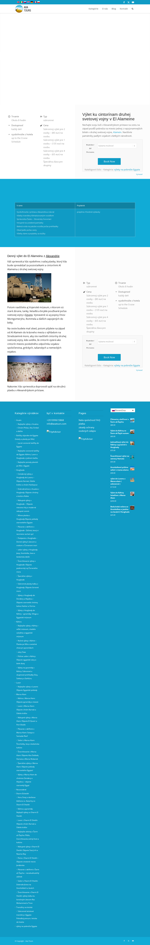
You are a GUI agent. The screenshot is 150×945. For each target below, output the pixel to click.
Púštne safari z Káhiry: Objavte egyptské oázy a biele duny (26, 660)
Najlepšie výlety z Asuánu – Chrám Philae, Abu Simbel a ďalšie (27, 428)
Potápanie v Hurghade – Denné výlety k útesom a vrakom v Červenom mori (26, 542)
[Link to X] (128, 2)
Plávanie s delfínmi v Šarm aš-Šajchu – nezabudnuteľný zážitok (27, 873)
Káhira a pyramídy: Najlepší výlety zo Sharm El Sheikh (27, 812)
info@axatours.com (56, 423)
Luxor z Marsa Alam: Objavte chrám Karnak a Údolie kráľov (26, 710)
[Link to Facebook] (124, 2)
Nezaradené (21, 789)
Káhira (19, 621)
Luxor (18, 682)
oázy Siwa (22, 652)
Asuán (18, 420)
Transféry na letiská (24, 907)
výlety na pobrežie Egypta (127, 169)
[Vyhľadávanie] (132, 8)
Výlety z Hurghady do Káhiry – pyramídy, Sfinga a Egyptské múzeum (27, 614)
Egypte (29, 315)
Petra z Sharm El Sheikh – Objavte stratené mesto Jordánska (27, 862)
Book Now (109, 161)
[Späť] (2, 56)
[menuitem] (93, 8)
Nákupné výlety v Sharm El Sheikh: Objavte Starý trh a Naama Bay (27, 850)
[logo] (25, 8)
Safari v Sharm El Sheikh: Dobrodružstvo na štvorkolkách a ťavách (27, 884)
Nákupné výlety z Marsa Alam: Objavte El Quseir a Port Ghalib (26, 721)
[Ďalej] (147, 56)
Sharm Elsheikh (22, 793)
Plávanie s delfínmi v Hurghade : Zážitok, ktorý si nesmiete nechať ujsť (27, 530)
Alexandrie (52, 256)
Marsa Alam (21, 694)
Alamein (117, 132)
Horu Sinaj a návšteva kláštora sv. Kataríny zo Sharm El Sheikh (25, 801)
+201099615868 (55, 420)
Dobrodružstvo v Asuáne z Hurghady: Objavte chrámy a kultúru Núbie (27, 493)
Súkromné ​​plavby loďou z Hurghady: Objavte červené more (27, 587)
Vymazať (139, 174)
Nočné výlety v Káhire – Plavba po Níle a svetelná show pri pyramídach (26, 644)
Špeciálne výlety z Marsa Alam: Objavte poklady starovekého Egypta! (27, 767)
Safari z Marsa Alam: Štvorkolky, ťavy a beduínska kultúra (27, 744)
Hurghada (20, 470)
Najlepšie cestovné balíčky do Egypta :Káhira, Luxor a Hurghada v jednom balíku (27, 454)
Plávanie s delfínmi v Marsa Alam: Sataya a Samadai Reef (25, 732)
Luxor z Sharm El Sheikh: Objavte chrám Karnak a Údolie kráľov (27, 824)
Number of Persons (90, 148)
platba (82, 423)
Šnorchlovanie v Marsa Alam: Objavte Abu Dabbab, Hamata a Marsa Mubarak (27, 755)
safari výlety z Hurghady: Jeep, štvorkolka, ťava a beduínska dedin (27, 553)
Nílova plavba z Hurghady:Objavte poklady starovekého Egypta (27, 519)
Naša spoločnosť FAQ (89, 420)
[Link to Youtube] (133, 2)
